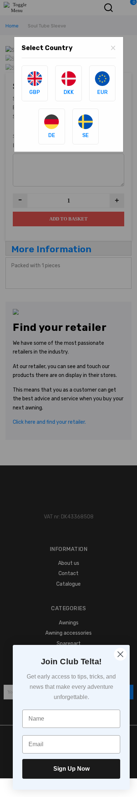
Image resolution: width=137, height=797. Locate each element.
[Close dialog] (120, 654)
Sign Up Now (71, 769)
